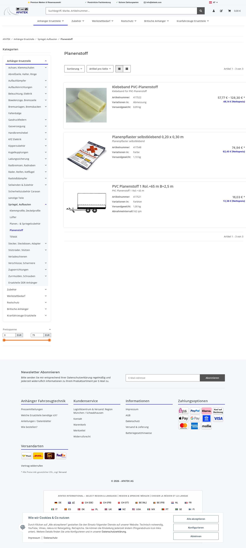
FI (194, 509)
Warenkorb (79, 424)
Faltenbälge (14, 113)
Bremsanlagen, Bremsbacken (24, 106)
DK (83, 509)
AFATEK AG (127, 481)
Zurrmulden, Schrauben (21, 276)
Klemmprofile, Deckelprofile (25, 210)
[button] (213, 11)
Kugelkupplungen (18, 152)
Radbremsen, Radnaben (21, 165)
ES (69, 509)
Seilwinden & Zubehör (20, 184)
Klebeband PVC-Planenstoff (135, 87)
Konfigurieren (196, 527)
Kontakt (77, 418)
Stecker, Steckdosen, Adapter (24, 243)
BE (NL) (143, 502)
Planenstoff (16, 230)
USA (138, 509)
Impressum (34, 537)
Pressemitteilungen (32, 409)
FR (190, 502)
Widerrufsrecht (82, 436)
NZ (124, 509)
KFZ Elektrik (14, 139)
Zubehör (12, 289)
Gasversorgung (16, 126)
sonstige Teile (16, 197)
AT (73, 502)
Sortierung (73, 68)
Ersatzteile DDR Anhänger (22, 282)
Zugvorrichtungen (18, 269)
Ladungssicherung (18, 158)
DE (60, 502)
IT (56, 509)
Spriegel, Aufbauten (19, 204)
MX (153, 509)
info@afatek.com (153, 2)
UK (110, 509)
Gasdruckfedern (17, 119)
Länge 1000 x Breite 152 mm (180, 112)
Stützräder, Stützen (19, 250)
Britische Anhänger (18, 309)
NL (176, 502)
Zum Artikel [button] (224, 162)
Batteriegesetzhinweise (139, 433)
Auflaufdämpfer (17, 80)
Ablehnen (195, 536)
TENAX (13, 236)
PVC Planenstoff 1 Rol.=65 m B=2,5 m (142, 186)
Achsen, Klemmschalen (21, 67)
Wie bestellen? (29, 427)
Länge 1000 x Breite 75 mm (180, 104)
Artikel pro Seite (98, 68)
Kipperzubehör (16, 145)
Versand (62, 472)
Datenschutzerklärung (114, 531)
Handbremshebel (18, 132)
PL (96, 509)
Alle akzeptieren (196, 518)
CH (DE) (89, 502)
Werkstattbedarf (16, 296)
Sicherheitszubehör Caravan (24, 191)
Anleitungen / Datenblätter (36, 421)
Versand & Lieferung (137, 427)
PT (167, 509)
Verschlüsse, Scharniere (21, 263)
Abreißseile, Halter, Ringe (22, 74)
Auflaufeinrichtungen (20, 87)
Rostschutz (13, 302)
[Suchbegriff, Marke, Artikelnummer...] (201, 10)
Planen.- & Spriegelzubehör (25, 223)
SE (180, 509)
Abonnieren (212, 377)
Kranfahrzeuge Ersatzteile (21, 315)
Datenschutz (51, 537)
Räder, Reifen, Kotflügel (21, 171)
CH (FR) (107, 502)
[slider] (4, 340)
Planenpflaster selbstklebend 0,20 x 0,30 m (147, 137)
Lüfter (13, 217)
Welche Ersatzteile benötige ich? (39, 415)
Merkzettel (79, 430)
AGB (128, 415)
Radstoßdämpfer (17, 178)
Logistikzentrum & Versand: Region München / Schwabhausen (93, 411)
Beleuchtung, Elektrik (20, 93)
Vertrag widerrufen (32, 465)
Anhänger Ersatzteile (19, 60)
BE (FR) (161, 502)
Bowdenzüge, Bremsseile (22, 100)
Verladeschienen (17, 256)
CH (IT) (125, 502)
